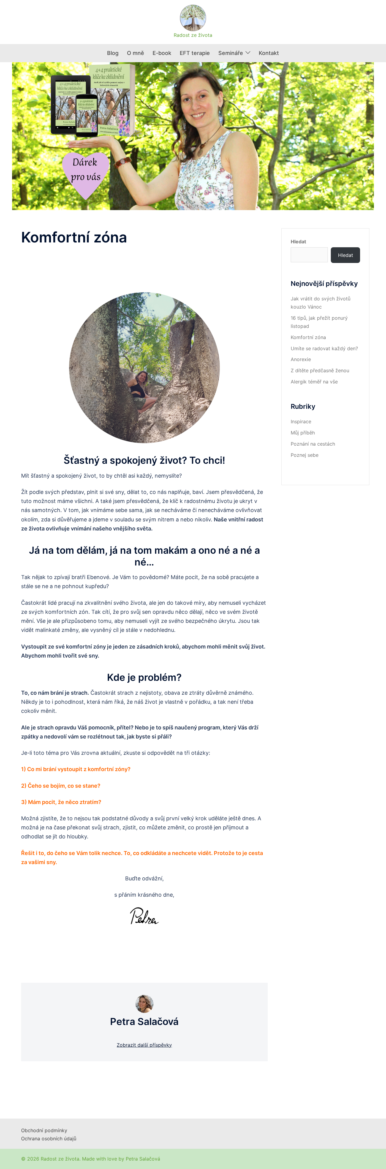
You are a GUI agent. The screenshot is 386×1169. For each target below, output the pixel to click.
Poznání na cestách (313, 444)
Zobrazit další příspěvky (144, 1045)
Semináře (230, 53)
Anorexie (301, 359)
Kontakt (269, 53)
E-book (162, 53)
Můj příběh (303, 433)
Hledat (298, 242)
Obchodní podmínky (44, 1130)
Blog (113, 53)
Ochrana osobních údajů (48, 1138)
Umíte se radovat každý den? (324, 348)
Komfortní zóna (308, 337)
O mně (135, 53)
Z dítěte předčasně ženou (320, 370)
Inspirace (301, 421)
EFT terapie (195, 53)
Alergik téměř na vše (314, 382)
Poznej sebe (304, 455)
